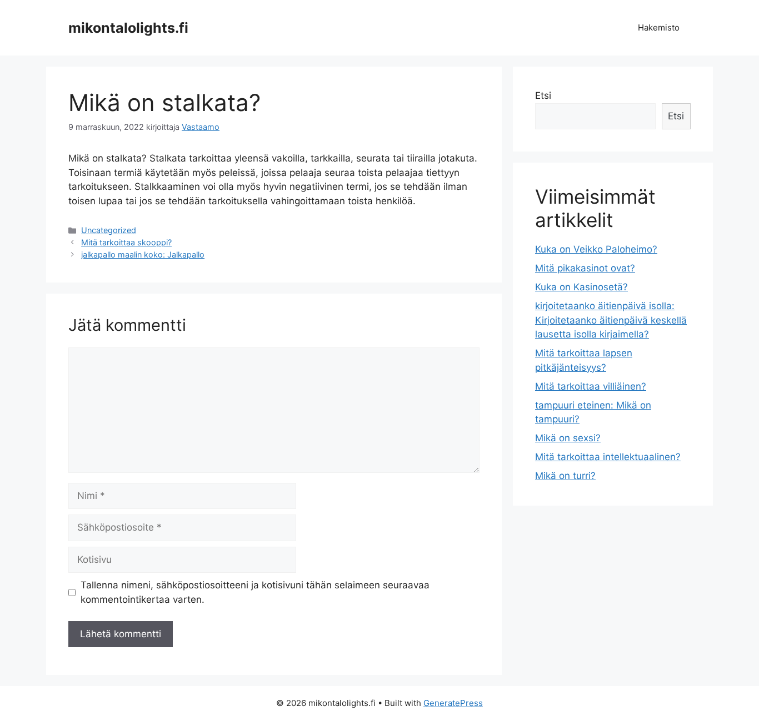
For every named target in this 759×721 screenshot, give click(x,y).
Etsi (543, 95)
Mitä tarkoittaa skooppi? (126, 242)
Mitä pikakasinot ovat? (585, 268)
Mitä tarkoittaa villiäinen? (590, 386)
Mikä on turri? (565, 475)
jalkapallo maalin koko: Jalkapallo (142, 254)
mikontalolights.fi (128, 27)
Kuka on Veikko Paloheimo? (596, 249)
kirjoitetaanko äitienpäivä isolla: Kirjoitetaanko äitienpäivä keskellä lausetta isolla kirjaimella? (611, 320)
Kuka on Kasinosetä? (581, 287)
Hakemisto (659, 27)
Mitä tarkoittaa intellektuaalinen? (608, 456)
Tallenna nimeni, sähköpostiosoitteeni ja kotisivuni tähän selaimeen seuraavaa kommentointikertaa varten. (255, 592)
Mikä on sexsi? (568, 437)
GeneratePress (453, 703)
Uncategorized (108, 230)
